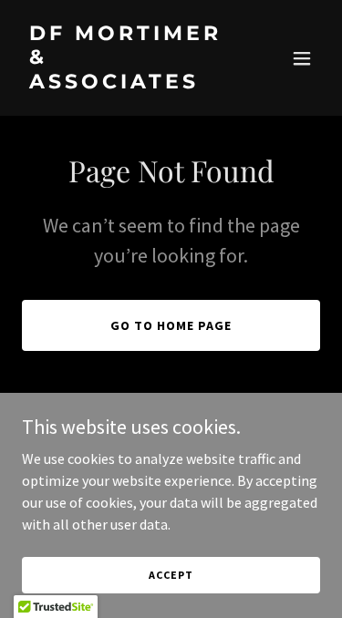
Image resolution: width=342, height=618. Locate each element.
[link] (126, 83)
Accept (170, 575)
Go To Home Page (171, 325)
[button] (302, 58)
